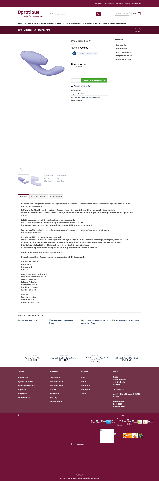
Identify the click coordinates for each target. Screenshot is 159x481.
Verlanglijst (119, 3)
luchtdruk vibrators (88, 97)
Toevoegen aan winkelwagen (94, 80)
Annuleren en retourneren (26, 385)
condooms (87, 23)
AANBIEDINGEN (121, 23)
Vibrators (28, 30)
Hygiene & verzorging (73, 23)
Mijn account (85, 385)
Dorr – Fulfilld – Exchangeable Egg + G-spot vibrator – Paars (95, 359)
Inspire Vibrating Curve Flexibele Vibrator (63, 358)
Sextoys (59, 23)
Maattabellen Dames (56, 385)
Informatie (98, 3)
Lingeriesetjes (54, 393)
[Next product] (135, 30)
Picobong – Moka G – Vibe (32, 358)
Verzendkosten (23, 377)
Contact (127, 3)
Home (20, 23)
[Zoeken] (98, 14)
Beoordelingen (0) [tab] (56, 197)
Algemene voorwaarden (25, 381)
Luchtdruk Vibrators (42, 30)
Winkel (83, 381)
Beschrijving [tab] (23, 197)
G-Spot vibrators (78, 97)
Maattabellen (108, 3)
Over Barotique (136, 3)
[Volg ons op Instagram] (78, 474)
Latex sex (53, 389)
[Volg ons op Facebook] (81, 474)
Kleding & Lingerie (47, 23)
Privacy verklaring (24, 397)
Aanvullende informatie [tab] (39, 197)
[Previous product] (139, 30)
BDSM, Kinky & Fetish (30, 23)
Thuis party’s (54, 397)
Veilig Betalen (22, 393)
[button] (137, 14)
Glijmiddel (97, 23)
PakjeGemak (22, 389)
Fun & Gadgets (108, 23)
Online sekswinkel (56, 401)
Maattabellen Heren (56, 381)
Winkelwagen (85, 389)
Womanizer (97, 97)
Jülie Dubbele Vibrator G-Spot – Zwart (127, 358)
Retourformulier (55, 377)
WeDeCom (96, 478)
